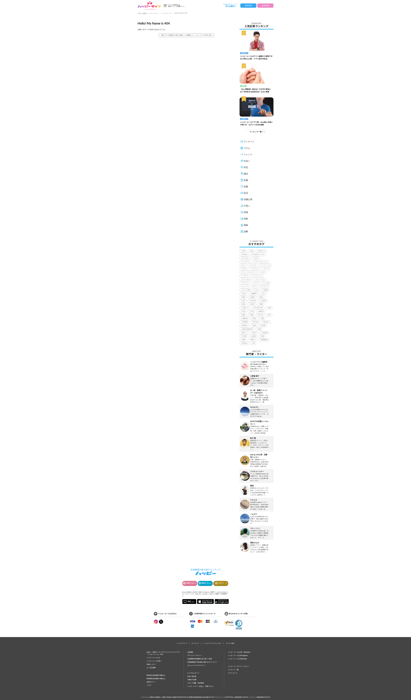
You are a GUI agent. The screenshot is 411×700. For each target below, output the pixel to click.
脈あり (255, 332)
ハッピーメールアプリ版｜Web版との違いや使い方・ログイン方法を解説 (256, 123)
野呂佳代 (245, 343)
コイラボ (253, 265)
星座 (244, 315)
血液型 (254, 336)
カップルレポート (193, 673)
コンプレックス (265, 265)
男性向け (245, 325)
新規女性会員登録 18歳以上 (156, 675)
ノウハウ (245, 275)
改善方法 (261, 311)
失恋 (246, 167)
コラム (247, 148)
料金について (151, 664)
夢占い (262, 297)
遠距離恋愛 (264, 339)
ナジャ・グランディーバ (249, 272)
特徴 (246, 212)
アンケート (249, 141)
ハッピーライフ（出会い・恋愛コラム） (200, 686)
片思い (247, 206)
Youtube (245, 254)
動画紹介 (254, 293)
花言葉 (244, 336)
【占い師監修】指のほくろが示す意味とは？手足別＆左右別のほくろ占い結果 (255, 90)
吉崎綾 (253, 297)
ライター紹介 (230, 643)
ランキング (264, 286)
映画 (252, 315)
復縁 (261, 304)
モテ (254, 286)
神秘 (246, 225)
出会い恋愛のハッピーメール (148, 13)
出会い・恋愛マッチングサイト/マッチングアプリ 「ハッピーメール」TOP (163, 653)
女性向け (264, 300)
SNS (252, 251)
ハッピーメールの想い (154, 661)
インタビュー (246, 261)
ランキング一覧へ (256, 132)
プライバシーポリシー (194, 655)
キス (244, 265)
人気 (257, 290)
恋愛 (246, 186)
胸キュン (245, 332)
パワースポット (247, 279)
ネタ (263, 272)
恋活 (246, 193)
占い (264, 293)
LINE (244, 251)
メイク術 (266, 283)
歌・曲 (261, 315)
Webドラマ (262, 251)
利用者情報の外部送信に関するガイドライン (202, 662)
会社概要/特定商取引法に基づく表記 (199, 659)
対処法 (253, 304)
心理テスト (246, 307)
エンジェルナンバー (261, 261)
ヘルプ (149, 685)
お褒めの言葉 (191, 680)
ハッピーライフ (166, 13)
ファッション (261, 279)
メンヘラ (245, 286)
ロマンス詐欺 (246, 290)
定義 (246, 180)
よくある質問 (151, 668)
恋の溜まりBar (259, 307)
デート (267, 268)
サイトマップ (232, 673)
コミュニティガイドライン (196, 665)
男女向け (266, 322)
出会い (244, 53)
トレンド (248, 154)
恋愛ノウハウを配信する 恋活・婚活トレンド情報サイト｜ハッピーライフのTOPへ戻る (186, 35)
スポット (245, 268)
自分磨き (265, 332)
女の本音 (253, 300)
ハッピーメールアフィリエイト (238, 666)
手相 (252, 311)
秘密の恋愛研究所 (248, 329)
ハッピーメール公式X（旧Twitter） (239, 652)
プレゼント (246, 283)
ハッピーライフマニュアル (212, 643)
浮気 (269, 315)
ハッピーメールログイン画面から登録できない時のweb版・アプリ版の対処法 (256, 57)
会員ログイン (151, 682)
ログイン (221, 583)
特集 (246, 218)
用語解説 (245, 322)
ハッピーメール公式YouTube (237, 659)
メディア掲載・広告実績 (195, 683)
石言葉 (263, 325)
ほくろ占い (246, 258)
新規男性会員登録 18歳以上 (156, 678)
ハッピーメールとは (153, 658)
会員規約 (190, 652)
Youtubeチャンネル (258, 254)
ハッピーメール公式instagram (238, 655)
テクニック (256, 268)
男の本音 (255, 322)
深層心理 (248, 199)
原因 (244, 297)
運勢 (244, 339)
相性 (254, 325)
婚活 (246, 174)
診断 (243, 86)
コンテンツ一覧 (233, 670)
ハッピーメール (257, 275)
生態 (262, 318)
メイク (256, 283)
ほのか (256, 258)
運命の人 (253, 339)
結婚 (259, 329)
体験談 (266, 290)
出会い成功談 (191, 676)
